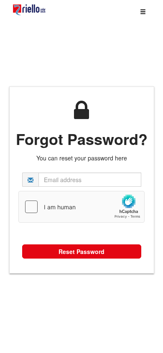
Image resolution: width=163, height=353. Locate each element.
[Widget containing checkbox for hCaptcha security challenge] (81, 207)
